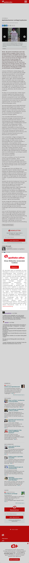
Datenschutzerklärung (8, 306)
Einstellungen (23, 308)
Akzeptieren (14, 267)
